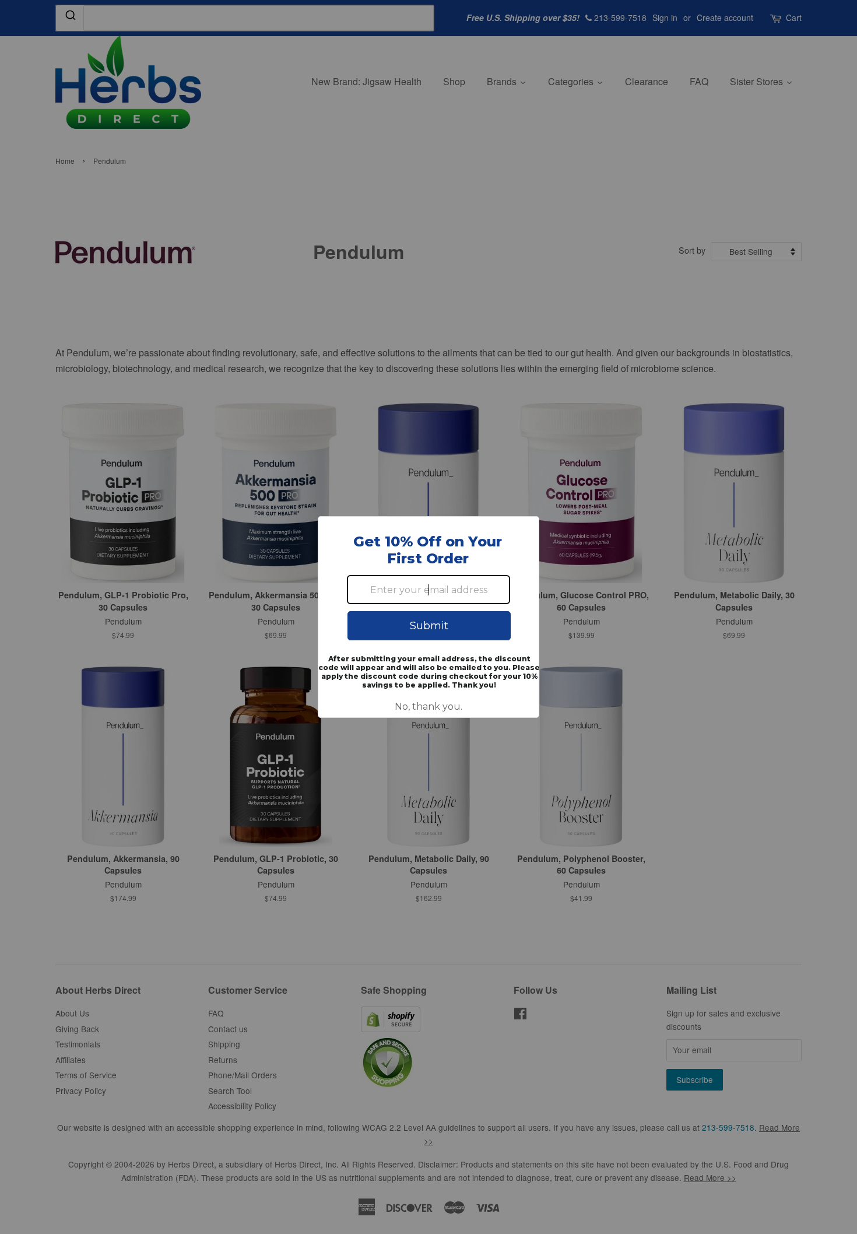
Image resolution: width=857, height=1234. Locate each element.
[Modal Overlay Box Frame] (428, 617)
